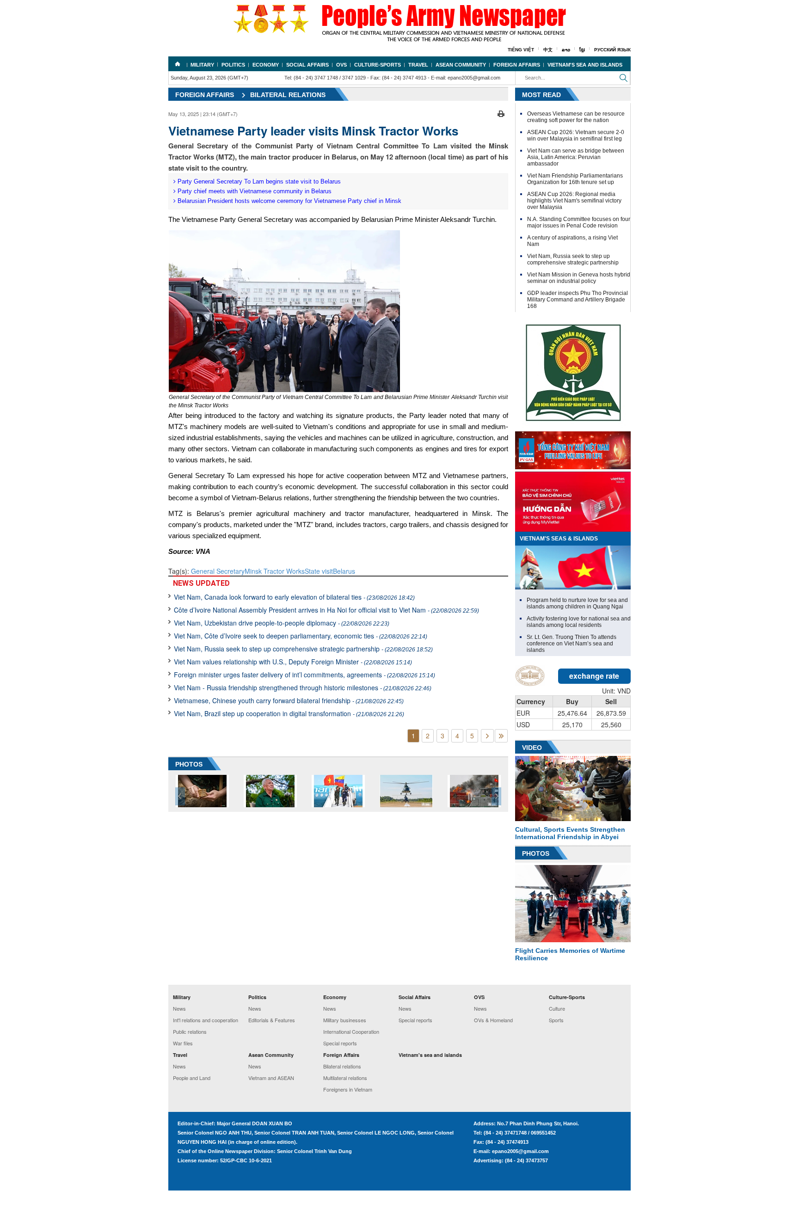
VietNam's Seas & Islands (559, 538)
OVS (341, 65)
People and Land (191, 1077)
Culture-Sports (377, 65)
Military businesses (344, 1020)
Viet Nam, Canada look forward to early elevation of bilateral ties (294, 596)
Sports (556, 1020)
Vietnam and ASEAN (271, 1077)
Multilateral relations (345, 1077)
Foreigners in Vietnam (347, 1089)
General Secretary (218, 571)
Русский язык (612, 49)
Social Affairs (307, 65)
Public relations (190, 1031)
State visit (319, 571)
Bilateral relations (288, 94)
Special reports (340, 1043)
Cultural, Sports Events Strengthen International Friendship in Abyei (570, 833)
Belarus (344, 571)
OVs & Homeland (493, 1020)
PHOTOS (189, 764)
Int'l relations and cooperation (205, 1020)
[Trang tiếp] (487, 736)
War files (183, 1043)
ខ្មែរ (582, 49)
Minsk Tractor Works (275, 571)
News (179, 1008)
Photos (535, 853)
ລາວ (566, 49)
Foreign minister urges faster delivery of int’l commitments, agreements (304, 674)
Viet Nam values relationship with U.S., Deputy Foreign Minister (293, 661)
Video (532, 747)
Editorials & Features (271, 1020)
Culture (557, 1008)
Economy (265, 65)
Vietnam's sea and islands (584, 65)
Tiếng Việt (521, 49)
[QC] (573, 448)
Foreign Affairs (516, 65)
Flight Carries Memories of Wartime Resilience (570, 954)
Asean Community (461, 65)
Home (177, 63)
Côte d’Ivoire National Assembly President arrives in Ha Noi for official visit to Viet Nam (326, 609)
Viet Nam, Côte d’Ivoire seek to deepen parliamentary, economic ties (300, 635)
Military (202, 65)
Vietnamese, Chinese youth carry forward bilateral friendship (289, 700)
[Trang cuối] (501, 736)
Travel (418, 65)
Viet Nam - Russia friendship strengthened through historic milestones (302, 687)
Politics (233, 65)
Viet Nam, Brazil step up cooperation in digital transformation (289, 713)
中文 (548, 49)
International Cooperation (351, 1031)
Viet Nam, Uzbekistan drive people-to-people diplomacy (281, 622)
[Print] (501, 112)
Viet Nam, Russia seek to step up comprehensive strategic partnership (303, 648)
